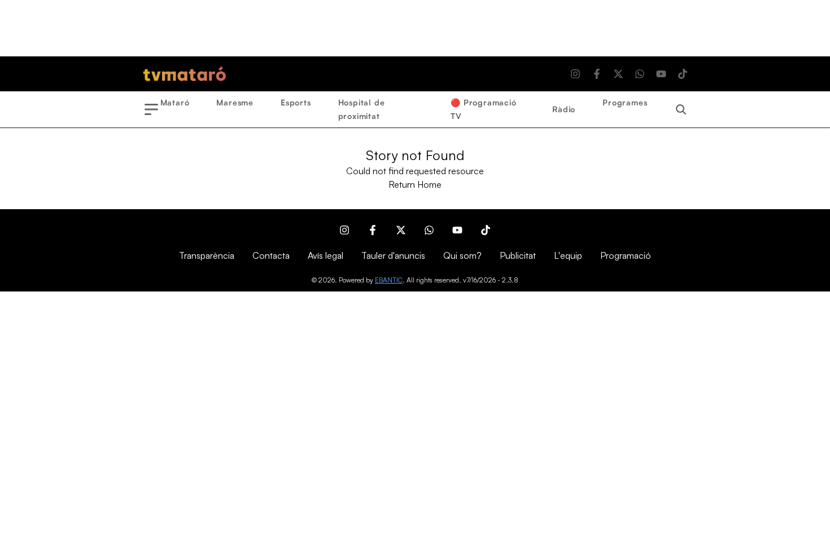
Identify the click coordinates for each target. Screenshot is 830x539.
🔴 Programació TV (483, 109)
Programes (624, 102)
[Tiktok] (683, 74)
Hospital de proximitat (361, 109)
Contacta (271, 255)
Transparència (206, 255)
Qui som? (462, 255)
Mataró (175, 102)
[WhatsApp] (640, 74)
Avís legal (325, 255)
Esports (296, 102)
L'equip (568, 255)
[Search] (681, 109)
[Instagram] (575, 74)
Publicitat (518, 255)
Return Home (415, 184)
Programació (625, 255)
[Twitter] (618, 74)
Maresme (235, 102)
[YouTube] (661, 74)
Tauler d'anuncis (393, 255)
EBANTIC (389, 280)
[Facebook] (597, 74)
